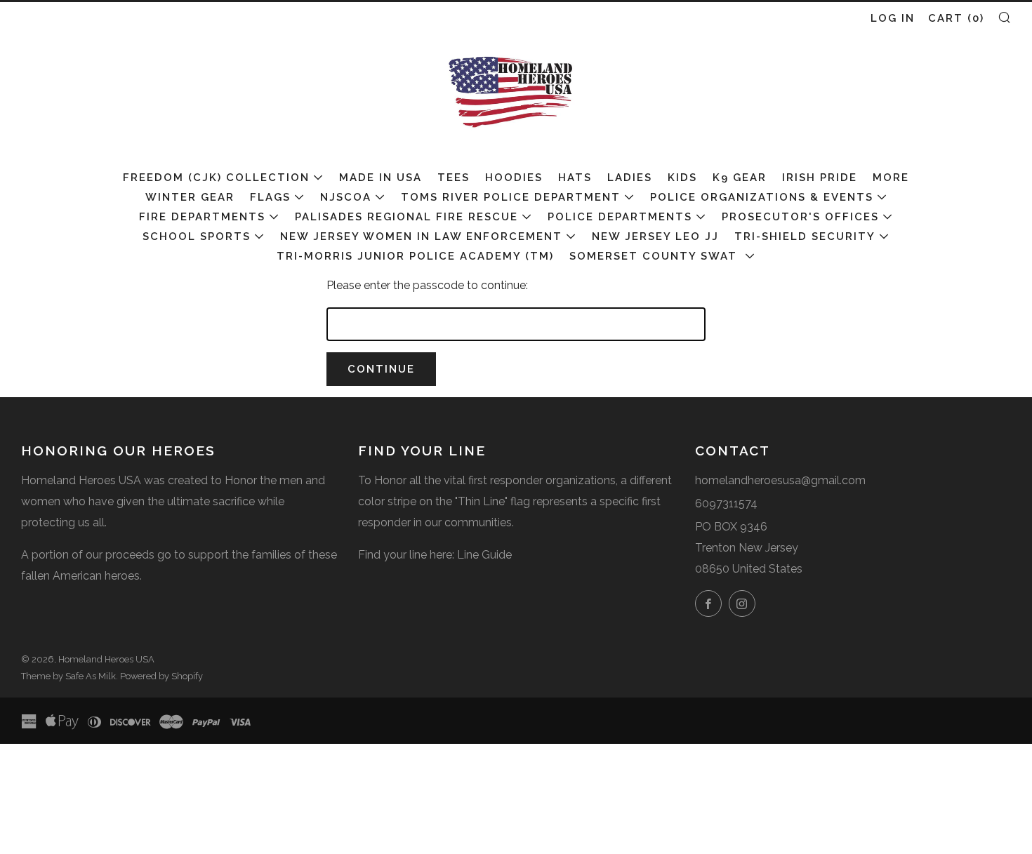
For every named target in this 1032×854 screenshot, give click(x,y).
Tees (453, 177)
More (891, 177)
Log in (893, 18)
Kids (682, 177)
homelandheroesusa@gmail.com (780, 480)
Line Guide (484, 554)
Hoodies (514, 177)
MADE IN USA (380, 177)
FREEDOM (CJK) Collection (216, 177)
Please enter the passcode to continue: (427, 285)
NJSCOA (345, 197)
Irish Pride (819, 177)
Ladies (629, 177)
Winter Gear (189, 197)
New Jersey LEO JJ (655, 236)
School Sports (197, 236)
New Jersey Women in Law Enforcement (421, 236)
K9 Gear (740, 177)
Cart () (956, 18)
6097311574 (726, 503)
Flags (270, 197)
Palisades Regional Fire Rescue (406, 217)
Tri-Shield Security (804, 236)
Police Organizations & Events (761, 197)
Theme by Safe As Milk (68, 676)
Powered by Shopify (161, 676)
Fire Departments (202, 217)
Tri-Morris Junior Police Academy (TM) (415, 256)
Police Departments (620, 217)
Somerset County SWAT (655, 256)
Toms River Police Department (511, 197)
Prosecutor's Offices (800, 217)
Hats (575, 177)
